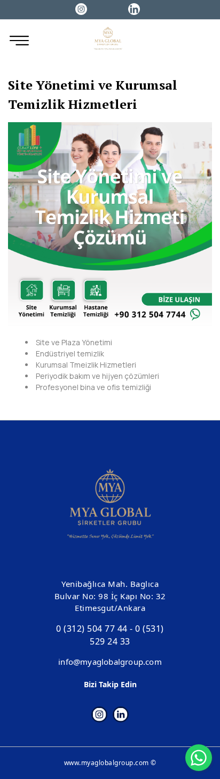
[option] (110, 224)
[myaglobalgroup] (108, 40)
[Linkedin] (134, 8)
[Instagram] (81, 8)
